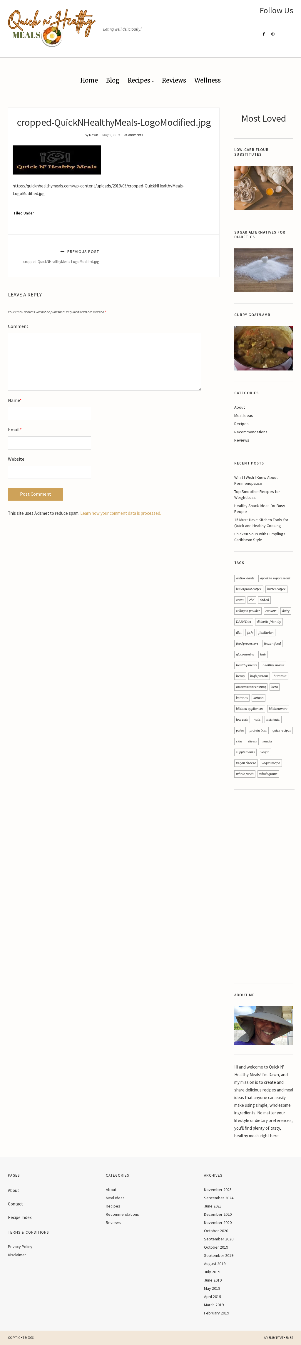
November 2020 (218, 1222)
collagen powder (248, 611)
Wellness (207, 80)
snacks (267, 741)
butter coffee (276, 589)
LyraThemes (284, 1338)
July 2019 (212, 1271)
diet (239, 632)
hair (263, 654)
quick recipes (281, 730)
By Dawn (91, 135)
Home (89, 80)
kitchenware (278, 709)
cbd (251, 600)
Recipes (139, 80)
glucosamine (245, 654)
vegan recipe (271, 763)
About (239, 407)
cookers (271, 611)
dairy (286, 611)
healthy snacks (273, 665)
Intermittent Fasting (251, 687)
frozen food (272, 643)
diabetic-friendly (269, 622)
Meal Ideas (243, 415)
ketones (242, 698)
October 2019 (216, 1247)
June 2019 (213, 1280)
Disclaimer (17, 1254)
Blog (112, 80)
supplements (245, 752)
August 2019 (214, 1263)
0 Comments (133, 135)
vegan (265, 752)
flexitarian (266, 632)
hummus (280, 676)
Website (16, 459)
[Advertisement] (263, 887)
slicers (252, 741)
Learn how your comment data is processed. (120, 513)
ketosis (258, 698)
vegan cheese (246, 763)
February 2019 (216, 1313)
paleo (240, 730)
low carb (242, 719)
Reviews (174, 80)
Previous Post (61, 256)
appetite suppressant (275, 578)
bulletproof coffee (249, 589)
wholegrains (268, 774)
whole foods (245, 774)
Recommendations (250, 432)
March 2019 (214, 1304)
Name (15, 400)
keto (274, 687)
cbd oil (264, 600)
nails (257, 719)
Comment (18, 326)
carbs (240, 600)
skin (239, 741)
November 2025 (218, 1189)
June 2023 (213, 1206)
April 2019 (212, 1296)
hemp (240, 676)
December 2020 (218, 1214)
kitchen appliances (249, 709)
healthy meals (246, 665)
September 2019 (218, 1255)
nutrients (273, 719)
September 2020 (218, 1239)
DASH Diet (243, 622)
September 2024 (218, 1197)
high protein (259, 676)
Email (15, 429)
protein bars (258, 730)
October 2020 (216, 1230)
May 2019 (212, 1288)
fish (250, 632)
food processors (247, 643)
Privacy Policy (20, 1246)
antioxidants (245, 578)
